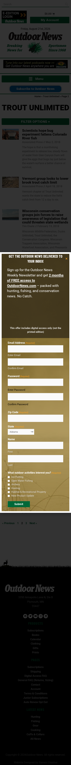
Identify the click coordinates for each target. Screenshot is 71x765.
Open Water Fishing (22, 480)
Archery (15, 484)
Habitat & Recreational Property (28, 491)
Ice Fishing (17, 476)
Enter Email (14, 355)
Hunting (15, 488)
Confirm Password (18, 404)
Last (10, 464)
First (10, 451)
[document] (35, 382)
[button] (66, 258)
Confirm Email (15, 368)
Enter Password (16, 389)
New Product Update (22, 495)
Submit (18, 504)
